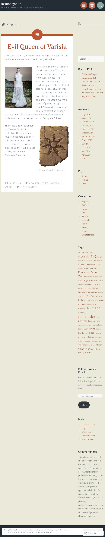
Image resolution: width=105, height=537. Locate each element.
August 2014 (87, 140)
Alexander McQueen (39, 183)
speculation (88, 337)
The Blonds (82, 345)
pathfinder (86, 316)
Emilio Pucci (94, 268)
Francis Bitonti (98, 277)
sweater (99, 337)
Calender (85, 180)
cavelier (99, 261)
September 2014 (88, 136)
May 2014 (86, 151)
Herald (84, 209)
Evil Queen (86, 205)
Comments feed (88, 435)
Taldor (80, 341)
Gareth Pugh (83, 280)
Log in (84, 428)
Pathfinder (86, 220)
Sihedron (55, 183)
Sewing (85, 227)
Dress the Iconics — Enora (92, 89)
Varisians (9, 59)
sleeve (80, 337)
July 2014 (86, 143)
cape (95, 260)
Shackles (98, 329)
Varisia (48, 55)
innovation (83, 292)
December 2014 (88, 129)
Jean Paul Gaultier (90, 296)
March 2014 (86, 158)
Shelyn (87, 333)
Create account (88, 424)
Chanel (81, 264)
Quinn (90, 321)
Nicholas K (82, 309)
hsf (85, 288)
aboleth (90, 253)
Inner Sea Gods (93, 288)
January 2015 (87, 125)
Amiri (80, 261)
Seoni (86, 329)
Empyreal (86, 201)
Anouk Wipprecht (87, 261)
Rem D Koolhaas (93, 325)
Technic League (86, 341)
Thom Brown (91, 345)
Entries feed (86, 432)
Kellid (81, 300)
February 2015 (88, 121)
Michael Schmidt (89, 304)
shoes (92, 332)
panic (86, 313)
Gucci (90, 284)
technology (95, 341)
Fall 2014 (21, 129)
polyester (82, 320)
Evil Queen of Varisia (37, 46)
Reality (84, 223)
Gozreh (86, 285)
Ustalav (98, 344)
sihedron (47, 74)
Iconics (85, 216)
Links (84, 183)
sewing (92, 328)
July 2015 (86, 114)
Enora (81, 272)
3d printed (83, 252)
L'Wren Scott (90, 300)
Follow (84, 405)
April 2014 (86, 155)
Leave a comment (28, 187)
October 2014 (87, 132)
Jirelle (100, 296)
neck (96, 304)
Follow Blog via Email (87, 370)
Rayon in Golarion (89, 96)
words (88, 352)
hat (95, 284)
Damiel (97, 264)
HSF (83, 212)
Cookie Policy (48, 532)
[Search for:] (91, 59)
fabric (87, 272)
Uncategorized (88, 234)
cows (92, 265)
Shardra (81, 333)
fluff (92, 277)
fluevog (88, 277)
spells (95, 337)
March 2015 (86, 118)
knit (85, 300)
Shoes (84, 231)
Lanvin (97, 300)
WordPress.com (88, 439)
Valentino (83, 348)
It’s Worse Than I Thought (92, 92)
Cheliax (87, 264)
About (84, 176)
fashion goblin (11, 4)
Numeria (93, 308)
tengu (100, 341)
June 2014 (86, 147)
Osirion (81, 312)
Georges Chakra (92, 281)
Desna (80, 268)
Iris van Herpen (94, 292)
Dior (85, 268)
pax (97, 317)
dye (88, 269)
